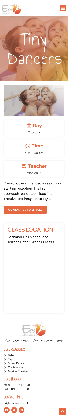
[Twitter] (14, 410)
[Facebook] (7, 410)
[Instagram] (21, 410)
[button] (63, 8)
